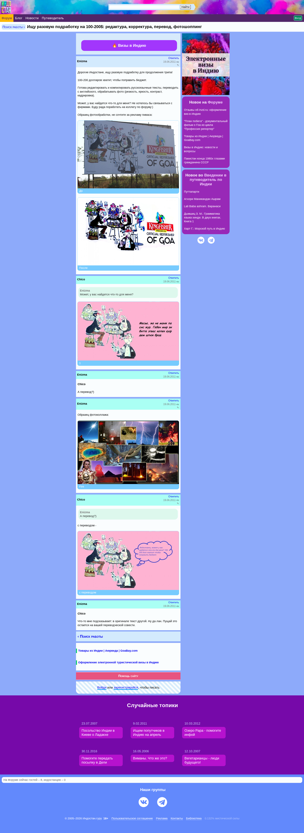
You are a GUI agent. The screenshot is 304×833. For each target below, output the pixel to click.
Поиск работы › (14, 27)
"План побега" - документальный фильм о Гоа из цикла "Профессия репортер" (206, 125)
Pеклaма (162, 818)
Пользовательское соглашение (132, 818)
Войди (101, 687)
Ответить (173, 58)
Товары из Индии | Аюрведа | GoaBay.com (108, 650)
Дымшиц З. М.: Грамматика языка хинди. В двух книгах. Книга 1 (202, 217)
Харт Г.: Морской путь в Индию (204, 228)
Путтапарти (191, 191)
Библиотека (194, 818)
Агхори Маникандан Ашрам (202, 199)
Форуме (215, 102)
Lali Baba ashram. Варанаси (202, 206)
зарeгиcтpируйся (126, 687)
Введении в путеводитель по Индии (208, 179)
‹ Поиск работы (90, 636)
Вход (298, 18)
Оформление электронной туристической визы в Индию (118, 662)
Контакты (177, 818)
